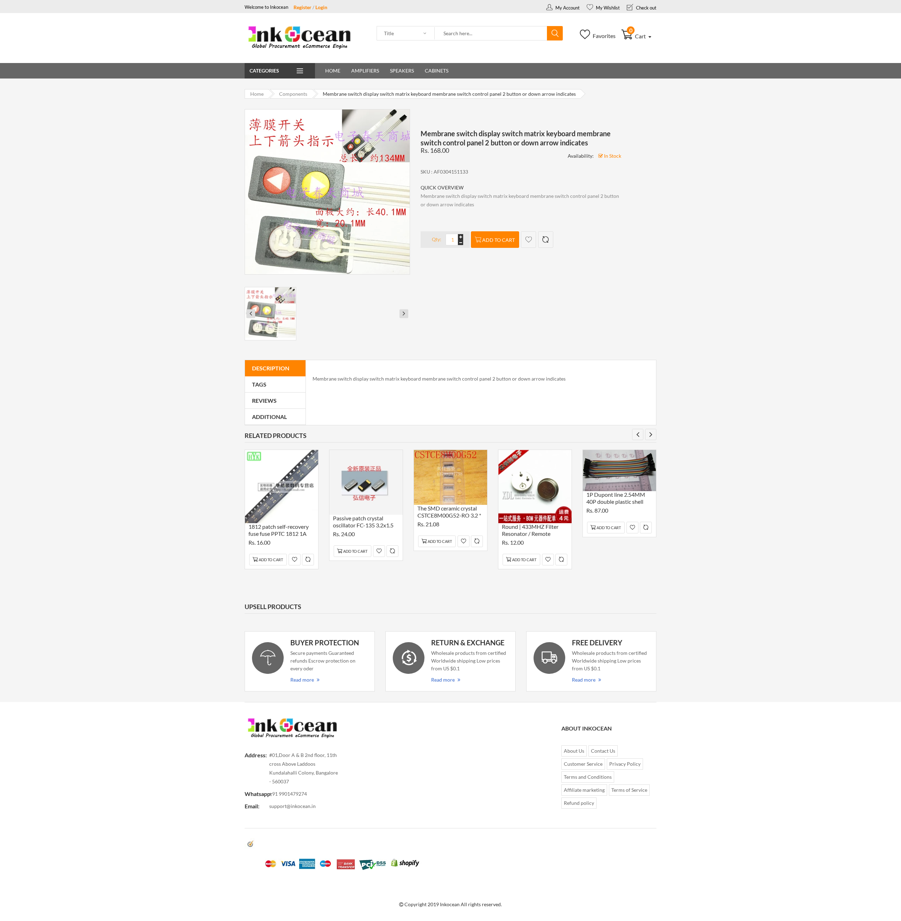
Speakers (402, 71)
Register (302, 7)
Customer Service (583, 764)
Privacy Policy (625, 764)
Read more (302, 680)
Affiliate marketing (584, 790)
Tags (259, 384)
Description (270, 368)
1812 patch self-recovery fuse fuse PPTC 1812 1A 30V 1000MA (278, 531)
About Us (574, 751)
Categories (264, 71)
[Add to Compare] (545, 239)
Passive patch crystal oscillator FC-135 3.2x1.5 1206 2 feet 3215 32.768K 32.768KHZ (364, 523)
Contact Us (603, 751)
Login (321, 7)
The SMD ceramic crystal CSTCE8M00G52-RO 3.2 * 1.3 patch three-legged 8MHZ (449, 513)
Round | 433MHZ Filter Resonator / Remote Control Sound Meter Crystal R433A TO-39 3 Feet (530, 531)
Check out (645, 8)
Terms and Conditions (588, 777)
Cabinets (436, 71)
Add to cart (498, 240)
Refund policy (579, 803)
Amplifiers (365, 71)
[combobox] (491, 33)
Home (332, 71)
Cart (638, 36)
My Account (567, 8)
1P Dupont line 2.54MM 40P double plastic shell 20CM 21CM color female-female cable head (618, 499)
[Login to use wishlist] (528, 239)
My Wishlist (607, 8)
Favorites (604, 35)
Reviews (264, 400)
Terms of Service (629, 790)
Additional (269, 416)
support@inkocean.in (292, 806)
